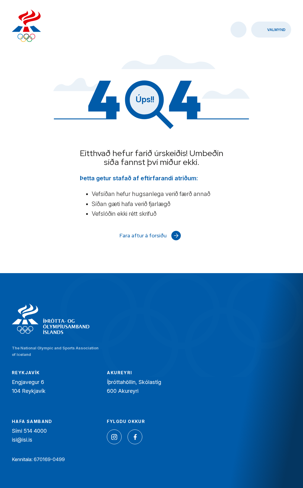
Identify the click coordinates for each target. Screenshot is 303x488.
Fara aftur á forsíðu (143, 235)
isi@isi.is (22, 440)
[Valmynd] (271, 30)
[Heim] (26, 26)
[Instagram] (114, 436)
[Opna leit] (238, 30)
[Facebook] (135, 436)
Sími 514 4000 (29, 431)
